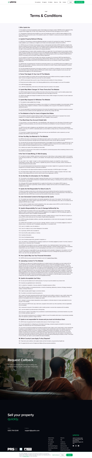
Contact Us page (40, 205)
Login (70, 2)
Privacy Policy (26, 456)
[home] (12, 2)
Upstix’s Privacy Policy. (52, 258)
